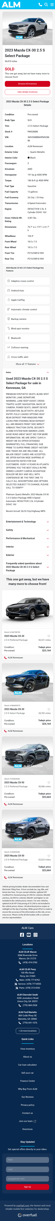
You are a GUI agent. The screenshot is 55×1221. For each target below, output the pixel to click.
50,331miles (44, 640)
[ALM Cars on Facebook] (20, 934)
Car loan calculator (27, 1065)
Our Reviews (28, 1097)
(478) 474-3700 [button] (30, 962)
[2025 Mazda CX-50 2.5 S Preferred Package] (27, 756)
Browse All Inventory (27, 84)
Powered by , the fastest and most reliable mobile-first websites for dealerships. (27, 1207)
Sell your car (27, 1073)
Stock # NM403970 (12, 705)
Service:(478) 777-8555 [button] (29, 984)
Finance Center (27, 1081)
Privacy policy (27, 1105)
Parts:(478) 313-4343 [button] (29, 988)
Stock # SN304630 (12, 779)
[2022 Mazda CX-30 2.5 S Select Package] (27, 682)
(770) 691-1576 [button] (30, 1022)
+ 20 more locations (28, 1031)
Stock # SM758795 (12, 632)
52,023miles (44, 859)
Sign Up (27, 1187)
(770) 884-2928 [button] (30, 1005)
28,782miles (44, 713)
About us (27, 1056)
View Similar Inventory (27, 92)
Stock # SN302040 (12, 852)
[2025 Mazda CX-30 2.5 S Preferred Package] (27, 609)
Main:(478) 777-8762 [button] (29, 980)
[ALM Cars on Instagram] (34, 934)
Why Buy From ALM (27, 1089)
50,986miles (44, 786)
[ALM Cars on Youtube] (27, 934)
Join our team (26, 1121)
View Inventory (27, 1049)
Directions (27, 1129)
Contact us (27, 1113)
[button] (40, 4)
